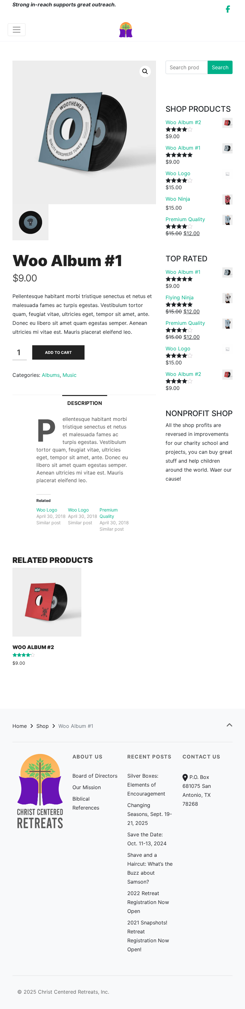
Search (220, 67)
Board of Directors (94, 776)
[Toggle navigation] (17, 29)
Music (70, 375)
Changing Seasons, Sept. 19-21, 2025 (149, 814)
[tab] (84, 402)
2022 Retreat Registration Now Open (148, 902)
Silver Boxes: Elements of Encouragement (146, 785)
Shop (42, 726)
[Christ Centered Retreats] (125, 29)
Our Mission (86, 787)
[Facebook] (228, 9)
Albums (51, 375)
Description (84, 403)
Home (19, 726)
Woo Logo (46, 509)
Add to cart (58, 352)
